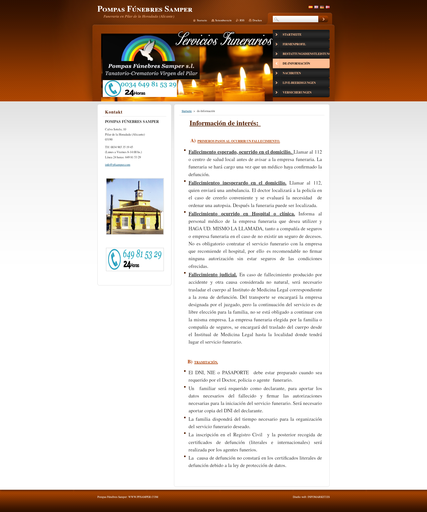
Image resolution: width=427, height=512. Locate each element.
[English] (316, 7)
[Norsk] (328, 7)
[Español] (311, 7)
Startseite (187, 111)
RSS (242, 20)
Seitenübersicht (223, 20)
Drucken (257, 20)
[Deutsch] (322, 7)
